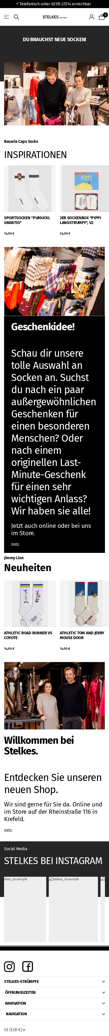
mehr (15, 544)
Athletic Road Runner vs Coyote (28, 635)
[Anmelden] (92, 17)
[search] (16, 17)
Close (54, 982)
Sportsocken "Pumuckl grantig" (27, 220)
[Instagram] (9, 966)
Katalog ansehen (7, 17)
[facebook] (27, 967)
